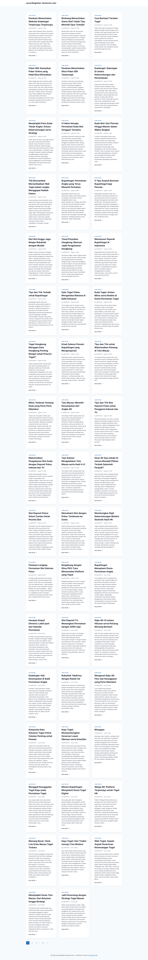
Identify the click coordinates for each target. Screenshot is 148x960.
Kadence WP (93, 955)
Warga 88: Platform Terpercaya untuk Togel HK (107, 790)
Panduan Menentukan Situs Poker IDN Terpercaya (73, 71)
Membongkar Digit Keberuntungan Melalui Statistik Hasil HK (107, 516)
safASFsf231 (33, 28)
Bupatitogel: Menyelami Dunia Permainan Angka (104, 568)
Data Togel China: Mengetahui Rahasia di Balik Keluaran (73, 295)
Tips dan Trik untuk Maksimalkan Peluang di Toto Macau (106, 347)
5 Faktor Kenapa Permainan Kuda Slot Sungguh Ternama (72, 126)
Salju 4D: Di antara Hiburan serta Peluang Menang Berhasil (106, 623)
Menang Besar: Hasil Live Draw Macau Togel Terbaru (41, 844)
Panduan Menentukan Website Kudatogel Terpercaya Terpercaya (41, 21)
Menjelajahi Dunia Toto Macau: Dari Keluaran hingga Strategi (41, 898)
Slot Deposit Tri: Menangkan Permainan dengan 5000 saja (74, 623)
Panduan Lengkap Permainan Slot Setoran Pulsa (41, 568)
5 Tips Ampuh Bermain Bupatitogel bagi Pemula (107, 183)
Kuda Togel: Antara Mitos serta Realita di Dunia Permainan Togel (107, 295)
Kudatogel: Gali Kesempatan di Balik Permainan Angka (39, 678)
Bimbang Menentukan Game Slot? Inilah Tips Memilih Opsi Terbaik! (73, 21)
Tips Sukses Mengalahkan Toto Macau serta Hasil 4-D (73, 461)
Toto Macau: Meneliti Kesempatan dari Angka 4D (73, 405)
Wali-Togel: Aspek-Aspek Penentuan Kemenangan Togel (105, 844)
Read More (33, 55)
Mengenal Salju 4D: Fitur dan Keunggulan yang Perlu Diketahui (106, 678)
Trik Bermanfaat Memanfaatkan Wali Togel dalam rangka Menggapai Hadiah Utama (39, 187)
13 (43, 943)
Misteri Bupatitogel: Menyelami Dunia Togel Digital (74, 790)
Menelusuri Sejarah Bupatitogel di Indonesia (105, 242)
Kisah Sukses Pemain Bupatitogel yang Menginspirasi (73, 347)
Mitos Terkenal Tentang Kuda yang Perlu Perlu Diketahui (41, 405)
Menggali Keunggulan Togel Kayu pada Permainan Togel (40, 790)
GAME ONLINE (32, 15)
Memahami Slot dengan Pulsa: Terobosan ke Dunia (74, 516)
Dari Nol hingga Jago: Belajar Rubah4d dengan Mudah (40, 242)
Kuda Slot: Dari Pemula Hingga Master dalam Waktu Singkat (106, 126)
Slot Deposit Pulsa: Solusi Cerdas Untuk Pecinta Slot (39, 516)
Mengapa (99, 729)
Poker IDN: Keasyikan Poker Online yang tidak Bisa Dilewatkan (40, 71)
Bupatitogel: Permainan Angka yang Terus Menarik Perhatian (74, 183)
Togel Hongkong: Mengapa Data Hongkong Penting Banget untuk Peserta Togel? (40, 350)
